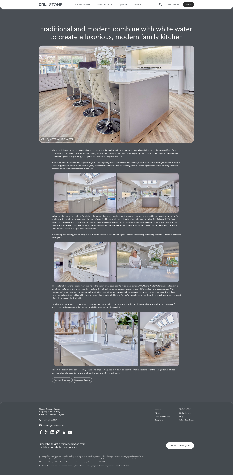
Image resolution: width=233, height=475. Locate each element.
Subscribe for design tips (180, 445)
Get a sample (173, 4)
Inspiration (122, 4)
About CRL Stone (104, 4)
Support (137, 4)
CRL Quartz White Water (93, 156)
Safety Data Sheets (186, 420)
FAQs (181, 416)
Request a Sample (82, 380)
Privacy (157, 413)
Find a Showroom (186, 413)
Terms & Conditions (162, 416)
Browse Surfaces (82, 4)
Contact (188, 4)
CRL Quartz (172, 219)
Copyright (159, 420)
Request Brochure (62, 380)
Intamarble (142, 222)
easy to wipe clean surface (126, 285)
